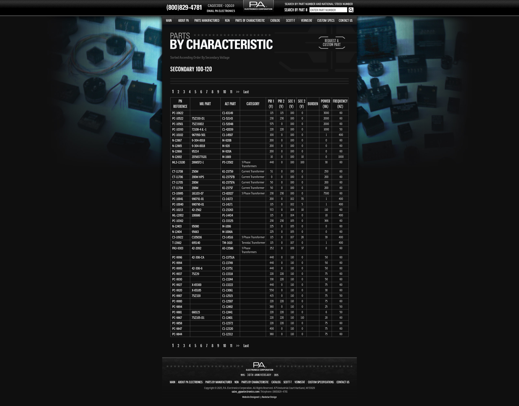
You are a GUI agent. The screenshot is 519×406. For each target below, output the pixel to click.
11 (231, 91)
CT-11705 (177, 182)
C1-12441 (227, 312)
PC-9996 (177, 257)
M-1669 (226, 157)
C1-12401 (227, 318)
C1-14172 (227, 199)
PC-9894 (177, 307)
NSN (227, 20)
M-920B (226, 140)
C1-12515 (227, 296)
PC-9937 (177, 274)
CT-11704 (177, 188)
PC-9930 (177, 279)
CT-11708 (177, 171)
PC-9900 (177, 301)
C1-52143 (227, 118)
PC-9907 (177, 296)
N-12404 (177, 232)
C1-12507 (227, 301)
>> (237, 91)
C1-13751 (227, 268)
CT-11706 (177, 177)
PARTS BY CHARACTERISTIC (250, 20)
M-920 (226, 146)
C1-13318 (227, 274)
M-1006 (226, 226)
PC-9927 (177, 285)
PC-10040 (177, 204)
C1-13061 (227, 290)
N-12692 (177, 157)
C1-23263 (227, 210)
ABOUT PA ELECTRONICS (190, 382)
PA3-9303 (177, 248)
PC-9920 (177, 290)
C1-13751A (228, 257)
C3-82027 (227, 193)
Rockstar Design (269, 396)
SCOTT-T (290, 20)
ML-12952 (177, 215)
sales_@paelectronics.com (245, 391)
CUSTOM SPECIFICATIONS (321, 382)
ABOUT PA (183, 20)
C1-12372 (227, 323)
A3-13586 (227, 248)
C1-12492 (227, 307)
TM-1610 (227, 243)
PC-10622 (177, 113)
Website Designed (250, 396)
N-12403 (177, 226)
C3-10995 (177, 193)
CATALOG (275, 20)
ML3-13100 (178, 162)
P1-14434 (227, 215)
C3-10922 (177, 237)
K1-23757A (228, 182)
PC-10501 (177, 124)
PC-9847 (177, 329)
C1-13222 (227, 285)
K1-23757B (228, 177)
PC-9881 (177, 312)
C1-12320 (227, 329)
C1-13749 (227, 263)
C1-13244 (227, 279)
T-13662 (176, 243)
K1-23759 (227, 171)
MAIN (169, 20)
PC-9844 (177, 334)
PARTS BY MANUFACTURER (218, 382)
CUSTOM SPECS (326, 20)
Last (246, 91)
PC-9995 (177, 268)
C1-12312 (227, 334)
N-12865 (177, 146)
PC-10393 (177, 129)
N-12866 (177, 151)
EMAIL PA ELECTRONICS (221, 11)
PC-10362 (177, 221)
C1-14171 (227, 204)
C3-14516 (227, 237)
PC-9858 (177, 323)
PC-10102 (177, 135)
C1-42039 (227, 129)
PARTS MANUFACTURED (206, 20)
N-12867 (177, 140)
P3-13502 (227, 162)
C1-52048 (227, 124)
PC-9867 (177, 318)
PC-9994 (177, 263)
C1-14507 (227, 135)
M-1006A (227, 232)
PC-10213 (177, 210)
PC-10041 (177, 199)
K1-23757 (227, 188)
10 (224, 91)
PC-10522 (177, 118)
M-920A (226, 151)
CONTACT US (346, 20)
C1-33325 (227, 221)
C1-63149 (227, 113)
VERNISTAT (306, 20)
